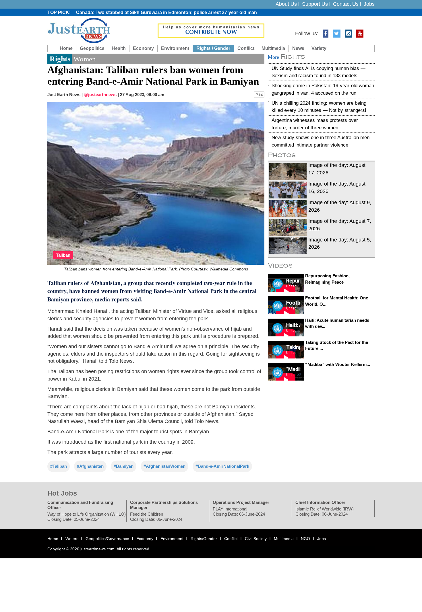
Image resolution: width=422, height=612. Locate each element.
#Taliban (58, 466)
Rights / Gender (213, 48)
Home (66, 48)
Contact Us (346, 4)
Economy (143, 48)
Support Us (315, 4)
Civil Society (256, 539)
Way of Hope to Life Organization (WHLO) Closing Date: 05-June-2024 (86, 517)
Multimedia (273, 48)
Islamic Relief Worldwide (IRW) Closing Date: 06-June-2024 (324, 512)
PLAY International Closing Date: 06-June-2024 (239, 512)
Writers (71, 539)
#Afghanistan (90, 466)
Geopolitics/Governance (107, 539)
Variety (318, 48)
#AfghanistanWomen (164, 466)
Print (259, 95)
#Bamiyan (123, 466)
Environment (175, 48)
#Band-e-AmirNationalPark (222, 466)
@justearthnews (100, 94)
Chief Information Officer (320, 502)
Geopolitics (92, 48)
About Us (286, 4)
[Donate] (211, 30)
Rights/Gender (204, 539)
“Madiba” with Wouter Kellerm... (337, 364)
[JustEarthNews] (78, 30)
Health (119, 48)
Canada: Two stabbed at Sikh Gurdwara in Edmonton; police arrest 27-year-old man (166, 12)
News (298, 48)
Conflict (245, 48)
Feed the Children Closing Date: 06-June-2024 (156, 517)
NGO (305, 539)
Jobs (369, 4)
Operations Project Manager (241, 502)
